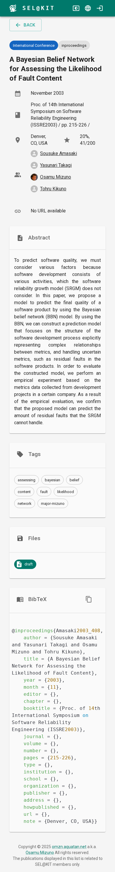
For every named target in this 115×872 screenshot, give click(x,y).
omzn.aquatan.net (69, 846)
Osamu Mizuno (40, 852)
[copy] (89, 599)
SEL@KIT (38, 8)
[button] (26, 480)
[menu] (13, 8)
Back (29, 25)
